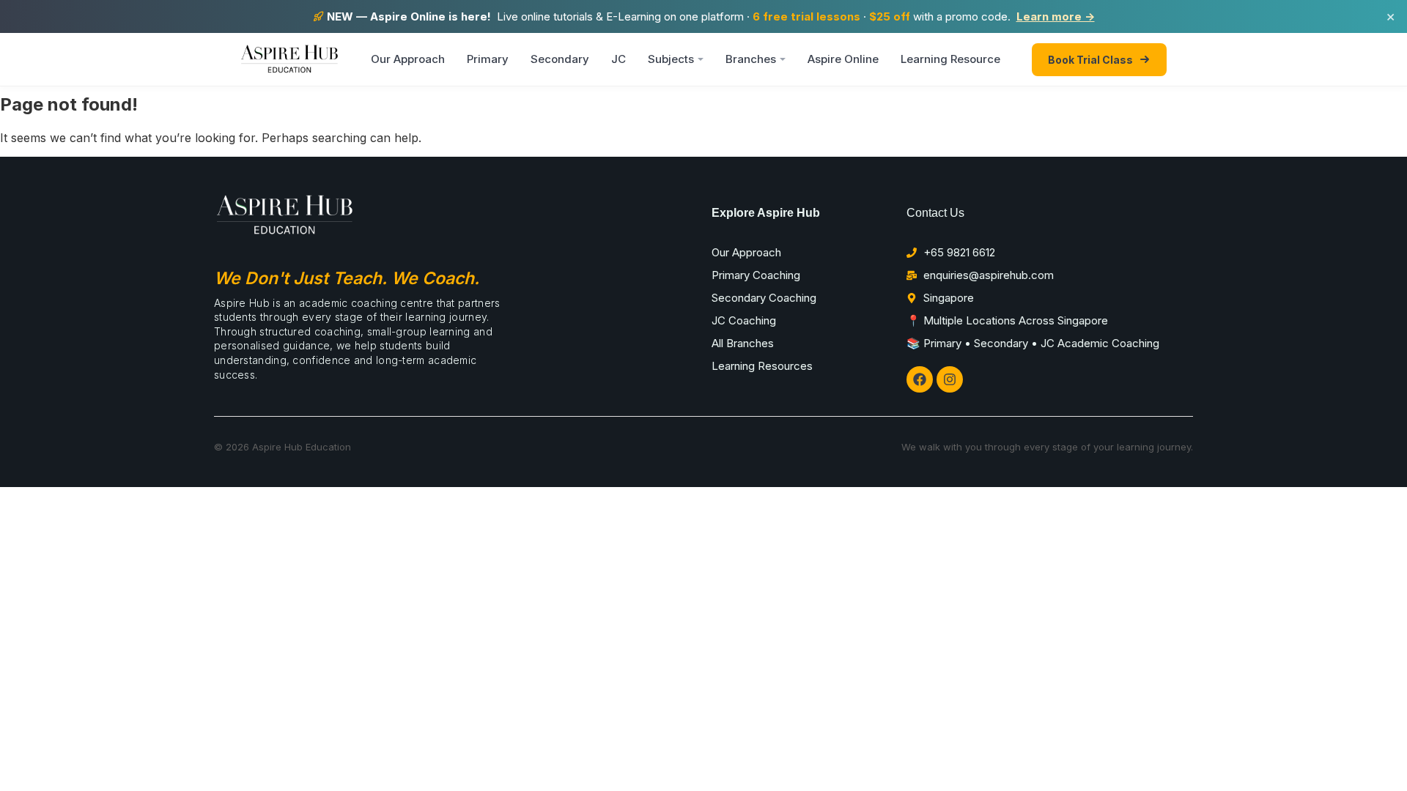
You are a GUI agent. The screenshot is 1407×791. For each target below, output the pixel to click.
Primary (488, 59)
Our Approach (408, 59)
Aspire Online (843, 59)
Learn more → (1055, 16)
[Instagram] (950, 379)
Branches (750, 59)
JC (618, 59)
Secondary (560, 59)
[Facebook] (919, 379)
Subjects (671, 59)
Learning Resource (950, 59)
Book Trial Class (1090, 59)
